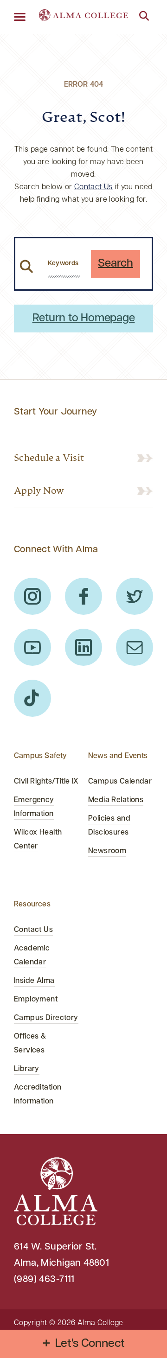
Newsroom (107, 851)
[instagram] (32, 596)
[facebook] (83, 596)
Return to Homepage (83, 318)
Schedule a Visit (49, 458)
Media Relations (115, 800)
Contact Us (93, 187)
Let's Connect (90, 1344)
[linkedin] (83, 647)
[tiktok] (32, 698)
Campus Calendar (120, 781)
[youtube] (32, 647)
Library (26, 1069)
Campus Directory (46, 1018)
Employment (36, 999)
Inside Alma (34, 981)
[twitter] (134, 596)
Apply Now (39, 491)
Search (115, 263)
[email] (134, 647)
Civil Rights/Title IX (46, 781)
